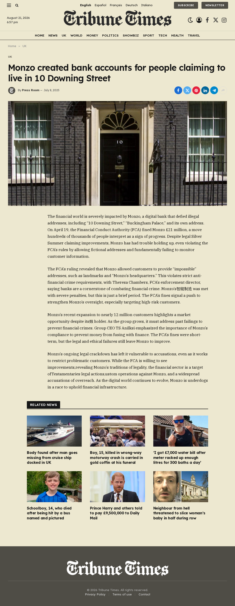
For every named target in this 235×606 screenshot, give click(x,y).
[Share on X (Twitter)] (187, 90)
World (76, 35)
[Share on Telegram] (214, 90)
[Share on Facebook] (178, 90)
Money (92, 35)
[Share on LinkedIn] (205, 90)
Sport (148, 35)
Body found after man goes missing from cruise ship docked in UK (52, 457)
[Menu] (9, 5)
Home (39, 35)
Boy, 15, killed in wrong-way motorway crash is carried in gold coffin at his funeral (116, 457)
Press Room (30, 90)
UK (64, 35)
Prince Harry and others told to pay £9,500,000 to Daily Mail (116, 513)
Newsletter (214, 5)
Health (177, 35)
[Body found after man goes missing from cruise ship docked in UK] (54, 431)
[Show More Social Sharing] (223, 90)
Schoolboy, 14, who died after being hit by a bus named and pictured (49, 513)
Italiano (147, 5)
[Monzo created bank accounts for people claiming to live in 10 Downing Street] (117, 153)
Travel (194, 35)
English (85, 5)
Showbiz (131, 35)
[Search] (16, 5)
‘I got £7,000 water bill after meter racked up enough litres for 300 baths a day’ (179, 457)
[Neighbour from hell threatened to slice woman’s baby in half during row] (180, 486)
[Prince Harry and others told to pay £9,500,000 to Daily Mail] (117, 486)
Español (100, 5)
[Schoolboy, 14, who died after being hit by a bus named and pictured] (54, 486)
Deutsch (132, 5)
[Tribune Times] (117, 20)
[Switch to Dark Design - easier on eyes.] (190, 20)
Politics (110, 35)
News (53, 35)
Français (116, 5)
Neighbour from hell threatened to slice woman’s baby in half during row (179, 513)
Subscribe (186, 5)
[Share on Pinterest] (196, 90)
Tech (162, 35)
